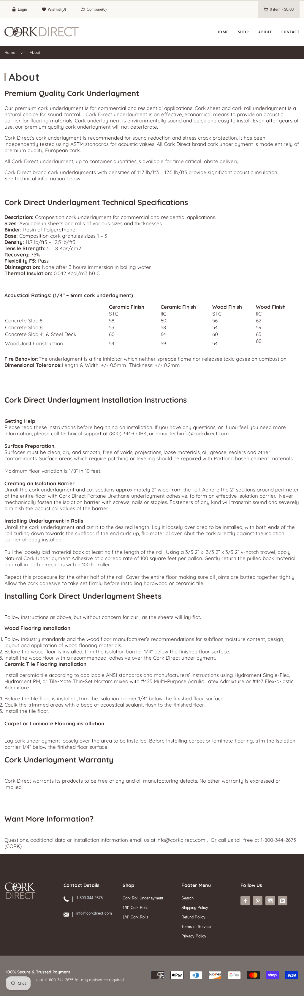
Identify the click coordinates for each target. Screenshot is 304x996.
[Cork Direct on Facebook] (245, 900)
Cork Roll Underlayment (143, 898)
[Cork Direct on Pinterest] (257, 900)
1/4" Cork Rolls (135, 917)
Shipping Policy (194, 907)
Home (9, 52)
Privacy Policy (193, 936)
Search (187, 898)
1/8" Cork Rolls (135, 907)
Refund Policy (193, 917)
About (35, 52)
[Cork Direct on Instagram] (270, 900)
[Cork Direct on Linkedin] (282, 900)
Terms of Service (196, 926)
